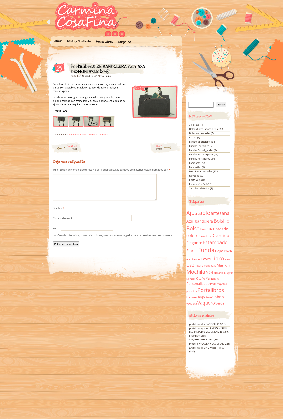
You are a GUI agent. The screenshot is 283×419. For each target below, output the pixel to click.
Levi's (206, 259)
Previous (72, 148)
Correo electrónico (64, 218)
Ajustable (198, 212)
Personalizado (198, 283)
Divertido (220, 235)
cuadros (206, 236)
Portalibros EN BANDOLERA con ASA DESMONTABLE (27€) (172, 67)
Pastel (217, 279)
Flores (192, 250)
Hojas (219, 251)
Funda (206, 250)
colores (193, 235)
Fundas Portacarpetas (201, 154)
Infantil (228, 251)
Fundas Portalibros (77, 134)
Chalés (193, 137)
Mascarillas (195, 167)
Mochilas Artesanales (200, 171)
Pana (210, 278)
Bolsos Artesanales (199, 133)
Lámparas (124, 42)
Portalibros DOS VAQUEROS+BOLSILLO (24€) (204, 337)
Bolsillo (221, 220)
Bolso (193, 228)
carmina (106, 75)
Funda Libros (104, 42)
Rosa (208, 297)
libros (227, 259)
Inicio (58, 41)
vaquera (191, 303)
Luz (188, 265)
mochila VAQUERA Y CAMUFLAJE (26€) (209, 343)
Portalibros (210, 290)
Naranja (219, 272)
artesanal (221, 213)
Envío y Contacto (79, 41)
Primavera (192, 297)
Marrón (223, 265)
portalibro (191, 291)
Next (159, 148)
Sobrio (218, 296)
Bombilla (206, 229)
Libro (217, 258)
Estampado (215, 242)
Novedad (194, 175)
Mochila (195, 271)
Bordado (220, 228)
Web (55, 228)
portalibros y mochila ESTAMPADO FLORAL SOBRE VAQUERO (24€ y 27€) (209, 330)
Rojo (201, 297)
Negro (228, 272)
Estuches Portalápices (201, 141)
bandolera (204, 221)
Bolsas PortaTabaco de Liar (204, 129)
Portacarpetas (218, 284)
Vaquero (206, 303)
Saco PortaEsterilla (199, 188)
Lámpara (197, 265)
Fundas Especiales (199, 146)
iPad (188, 259)
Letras (196, 259)
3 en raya (194, 124)
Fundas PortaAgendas (201, 150)
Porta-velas (195, 180)
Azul (190, 221)
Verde (219, 303)
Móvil (210, 272)
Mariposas (210, 265)
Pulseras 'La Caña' (199, 184)
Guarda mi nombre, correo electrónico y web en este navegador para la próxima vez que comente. (115, 235)
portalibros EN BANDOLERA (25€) (207, 324)
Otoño (200, 278)
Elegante (194, 242)
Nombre (58, 208)
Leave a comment (98, 134)
